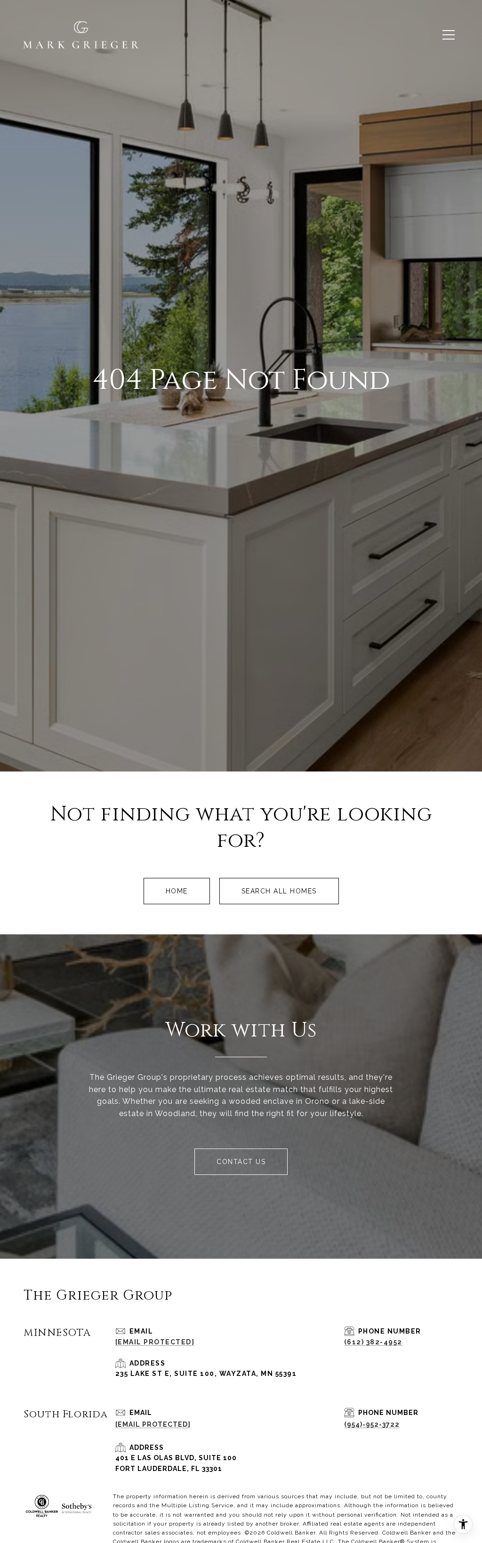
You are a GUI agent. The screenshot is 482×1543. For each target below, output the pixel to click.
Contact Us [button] (241, 1161)
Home (177, 891)
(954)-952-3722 (372, 1424)
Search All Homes (279, 891)
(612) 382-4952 (373, 1342)
